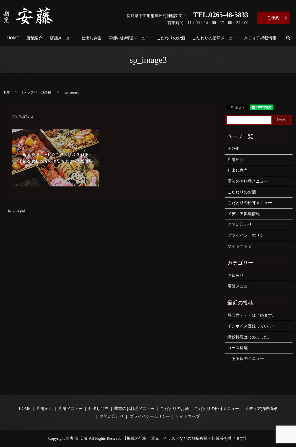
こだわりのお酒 (171, 38)
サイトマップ (239, 246)
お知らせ (235, 275)
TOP (6, 92)
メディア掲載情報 (260, 38)
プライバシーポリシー (247, 235)
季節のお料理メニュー (129, 38)
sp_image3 (16, 210)
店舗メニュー (62, 38)
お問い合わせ (239, 224)
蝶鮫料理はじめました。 (249, 337)
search (288, 38)
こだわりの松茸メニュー (214, 38)
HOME (13, 38)
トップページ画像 (37, 92)
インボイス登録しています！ (253, 326)
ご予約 (273, 18)
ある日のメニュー (245, 358)
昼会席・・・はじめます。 (251, 315)
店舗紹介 (34, 38)
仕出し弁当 (92, 38)
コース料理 (237, 348)
